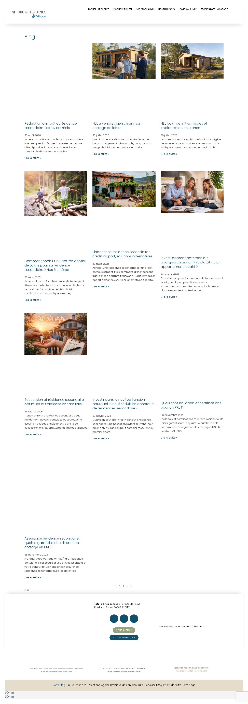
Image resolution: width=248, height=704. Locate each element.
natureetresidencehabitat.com (124, 671)
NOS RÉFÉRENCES (166, 9)
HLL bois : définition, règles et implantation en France (184, 125)
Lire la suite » (32, 158)
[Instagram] (204, 18)
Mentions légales (99, 685)
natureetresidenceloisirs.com (191, 670)
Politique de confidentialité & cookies (133, 685)
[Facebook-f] (195, 18)
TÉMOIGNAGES (208, 9)
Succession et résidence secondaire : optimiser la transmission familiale (54, 401)
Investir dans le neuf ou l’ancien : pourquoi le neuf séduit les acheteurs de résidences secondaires (123, 404)
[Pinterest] (213, 18)
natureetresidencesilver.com (56, 671)
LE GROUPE (103, 9)
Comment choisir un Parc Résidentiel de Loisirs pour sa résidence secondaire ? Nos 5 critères (55, 265)
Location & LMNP (188, 9)
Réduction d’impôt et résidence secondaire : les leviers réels (50, 125)
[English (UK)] (16, 697)
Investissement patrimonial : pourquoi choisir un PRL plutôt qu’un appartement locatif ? (191, 262)
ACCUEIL (92, 9)
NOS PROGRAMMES (145, 9)
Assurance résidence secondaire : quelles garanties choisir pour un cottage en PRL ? (52, 542)
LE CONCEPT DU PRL (122, 9)
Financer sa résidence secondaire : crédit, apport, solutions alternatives (122, 254)
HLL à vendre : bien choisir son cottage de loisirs (116, 125)
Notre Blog (59, 685)
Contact (222, 9)
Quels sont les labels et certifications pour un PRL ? (191, 405)
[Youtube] (222, 18)
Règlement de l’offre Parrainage (176, 685)
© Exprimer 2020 (77, 685)
